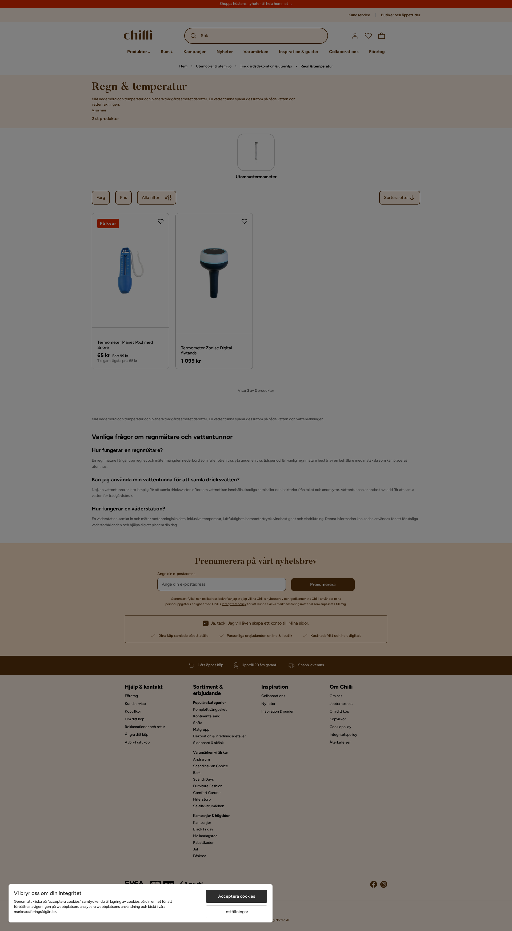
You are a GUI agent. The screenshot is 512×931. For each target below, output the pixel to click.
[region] (141, 903)
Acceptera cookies (236, 896)
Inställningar (236, 911)
